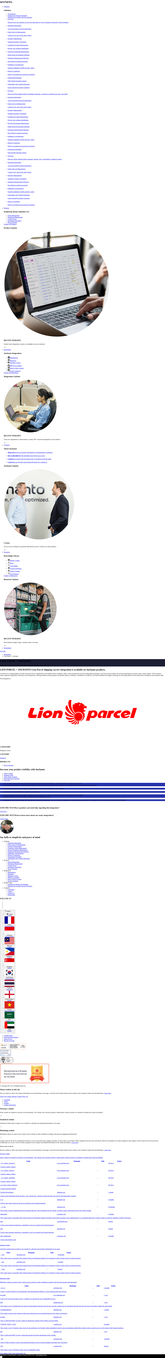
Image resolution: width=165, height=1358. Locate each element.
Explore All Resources (10, 576)
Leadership (11, 889)
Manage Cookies (17, 1096)
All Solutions (12, 14)
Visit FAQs (3, 811)
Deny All (25, 1096)
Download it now (41, 1355)
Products (6, 208)
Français (7, 926)
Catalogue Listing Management (17, 848)
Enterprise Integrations (14, 843)
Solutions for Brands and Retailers (18, 884)
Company (7, 445)
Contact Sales (4, 819)
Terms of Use (8, 1039)
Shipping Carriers (15, 363)
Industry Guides (15, 560)
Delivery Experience (14, 855)
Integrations (7, 349)
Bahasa (7, 936)
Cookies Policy (8, 1035)
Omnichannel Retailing (15, 857)
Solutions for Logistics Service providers (20, 17)
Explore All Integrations (11, 373)
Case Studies (14, 566)
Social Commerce (15, 371)
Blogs (11, 563)
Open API (7, 780)
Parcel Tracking (12, 222)
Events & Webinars (16, 568)
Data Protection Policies (11, 1037)
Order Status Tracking (10, 777)
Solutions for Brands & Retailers (17, 15)
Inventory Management (15, 846)
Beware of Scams (9, 1041)
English (9, 971)
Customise (7, 1100)
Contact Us (11, 893)
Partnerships (7, 648)
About (6, 1101)
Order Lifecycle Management (16, 845)
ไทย (7, 989)
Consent (6, 1103)
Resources (7, 552)
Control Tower (12, 219)
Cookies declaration (10, 1105)
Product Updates (15, 571)
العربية (11, 1021)
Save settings (4, 1353)
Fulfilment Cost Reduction (16, 853)
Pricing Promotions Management (17, 850)
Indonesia (3, 758)
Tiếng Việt (7, 1011)
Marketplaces (14, 358)
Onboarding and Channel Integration (19, 858)
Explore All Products (10, 224)
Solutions (6, 6)
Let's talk (2, 651)
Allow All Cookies (5, 1096)
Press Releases (14, 574)
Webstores (13, 361)
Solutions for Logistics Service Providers (20, 886)
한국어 (7, 978)
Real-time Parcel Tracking (11, 778)
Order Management (13, 215)
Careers (10, 891)
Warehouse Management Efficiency (18, 851)
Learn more (107, 1093)
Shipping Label (8, 775)
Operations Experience (14, 221)
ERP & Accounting (16, 366)
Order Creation (8, 773)
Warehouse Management (15, 217)
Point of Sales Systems (17, 368)
